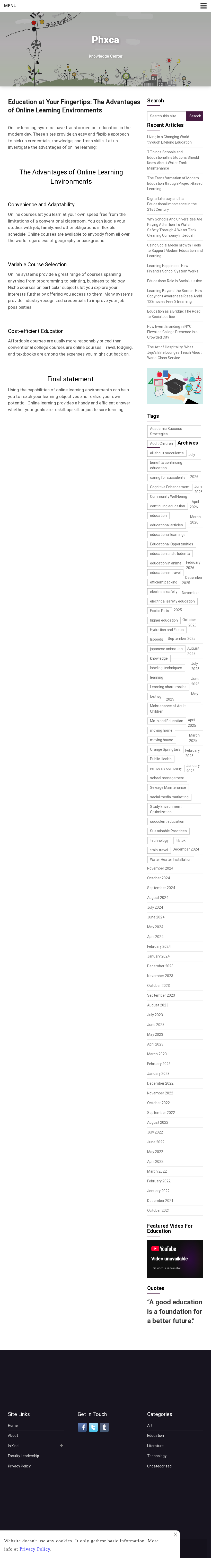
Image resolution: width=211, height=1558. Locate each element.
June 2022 (155, 1142)
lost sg (155, 696)
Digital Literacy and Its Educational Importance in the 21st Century (172, 204)
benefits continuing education (166, 465)
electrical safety (163, 592)
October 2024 (158, 878)
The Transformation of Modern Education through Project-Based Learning (175, 183)
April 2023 (155, 1044)
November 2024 (160, 868)
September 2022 (161, 1113)
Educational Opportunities (171, 544)
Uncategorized (159, 1466)
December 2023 (160, 966)
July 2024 (155, 907)
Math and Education (166, 721)
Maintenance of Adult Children (168, 708)
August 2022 (157, 1122)
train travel (159, 850)
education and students (170, 554)
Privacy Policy (19, 1466)
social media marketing (169, 797)
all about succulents (167, 453)
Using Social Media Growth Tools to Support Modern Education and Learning (175, 250)
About (13, 1435)
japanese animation (166, 649)
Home (13, 1425)
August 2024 (157, 898)
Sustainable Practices (168, 831)
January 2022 (158, 1191)
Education (155, 1435)
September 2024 (161, 888)
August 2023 (157, 1005)
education (158, 516)
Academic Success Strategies (166, 431)
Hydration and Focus (167, 630)
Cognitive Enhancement (170, 487)
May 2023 (155, 1034)
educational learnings (168, 535)
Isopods (156, 639)
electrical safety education (172, 601)
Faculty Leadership (23, 1456)
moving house (161, 740)
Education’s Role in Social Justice (174, 281)
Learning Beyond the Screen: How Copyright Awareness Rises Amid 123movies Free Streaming (174, 296)
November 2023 (160, 976)
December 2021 (160, 1201)
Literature (155, 1446)
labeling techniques (166, 668)
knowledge (159, 658)
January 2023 (158, 1074)
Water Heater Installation (170, 859)
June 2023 (155, 1025)
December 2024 (186, 849)
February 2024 (159, 946)
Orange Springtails (165, 749)
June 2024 (155, 917)
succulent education (167, 821)
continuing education (167, 506)
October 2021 (158, 1210)
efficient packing (163, 582)
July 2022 (155, 1132)
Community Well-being (168, 496)
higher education (164, 620)
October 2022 (158, 1103)
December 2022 (160, 1083)
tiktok (181, 840)
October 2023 (158, 986)
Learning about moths (168, 687)
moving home (161, 730)
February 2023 (159, 1064)
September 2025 (182, 638)
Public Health (161, 759)
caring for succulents (168, 477)
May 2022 (155, 1152)
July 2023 (155, 1015)
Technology (156, 1456)
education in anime (165, 563)
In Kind (13, 1446)
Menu (10, 5)
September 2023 (161, 995)
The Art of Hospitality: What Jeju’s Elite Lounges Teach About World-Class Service (174, 352)
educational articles (166, 525)
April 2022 (155, 1161)
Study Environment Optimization (166, 809)
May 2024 (155, 927)
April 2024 (155, 937)
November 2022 (160, 1093)
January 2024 (158, 956)
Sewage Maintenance (168, 787)
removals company (166, 768)
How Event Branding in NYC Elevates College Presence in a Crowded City (172, 331)
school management (167, 778)
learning (156, 677)
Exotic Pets (159, 611)
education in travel (165, 573)
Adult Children (161, 443)
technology (159, 840)
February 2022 (159, 1181)
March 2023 (157, 1054)
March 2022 (157, 1171)
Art (149, 1425)
